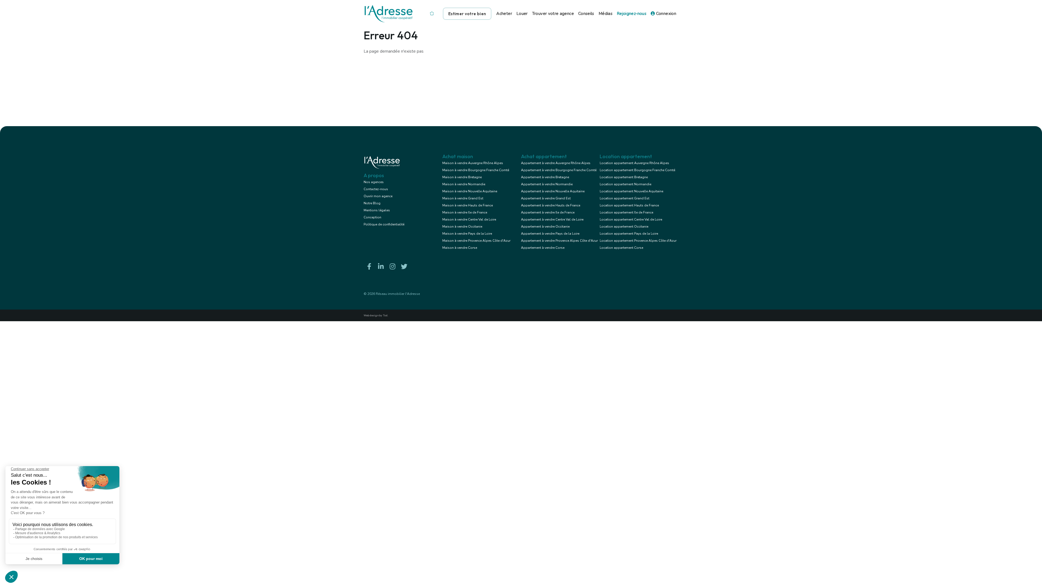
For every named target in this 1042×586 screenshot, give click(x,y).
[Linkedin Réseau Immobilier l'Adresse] (380, 266)
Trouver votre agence (553, 13)
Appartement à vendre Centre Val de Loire (552, 219)
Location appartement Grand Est (624, 198)
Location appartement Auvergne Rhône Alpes (634, 163)
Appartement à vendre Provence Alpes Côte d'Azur (559, 240)
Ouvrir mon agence (378, 196)
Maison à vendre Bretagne (462, 177)
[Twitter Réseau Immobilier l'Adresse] (404, 266)
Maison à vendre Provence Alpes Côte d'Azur (476, 240)
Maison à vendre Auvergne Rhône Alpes (472, 163)
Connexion (665, 13)
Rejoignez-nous (631, 13)
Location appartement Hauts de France (629, 205)
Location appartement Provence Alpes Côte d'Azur (638, 240)
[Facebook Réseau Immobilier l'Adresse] (369, 266)
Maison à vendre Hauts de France (467, 205)
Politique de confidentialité (384, 224)
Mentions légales (377, 210)
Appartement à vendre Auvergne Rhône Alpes (555, 163)
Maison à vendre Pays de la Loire (467, 233)
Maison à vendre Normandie (463, 184)
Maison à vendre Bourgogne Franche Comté (475, 170)
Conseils (586, 13)
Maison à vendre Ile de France (464, 212)
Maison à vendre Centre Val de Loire (469, 219)
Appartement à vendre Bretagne (545, 177)
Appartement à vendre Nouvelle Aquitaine (552, 191)
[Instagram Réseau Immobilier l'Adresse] (392, 266)
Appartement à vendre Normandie (547, 184)
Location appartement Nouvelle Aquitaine (631, 191)
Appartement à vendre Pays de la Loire (550, 233)
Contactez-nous (376, 189)
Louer (522, 13)
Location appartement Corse (621, 248)
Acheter (504, 13)
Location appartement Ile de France (626, 212)
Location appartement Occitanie (624, 226)
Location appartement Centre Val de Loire (631, 219)
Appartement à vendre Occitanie (545, 226)
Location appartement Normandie (625, 184)
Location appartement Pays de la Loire (629, 233)
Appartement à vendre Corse (542, 248)
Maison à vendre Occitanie (462, 226)
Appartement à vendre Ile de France (547, 212)
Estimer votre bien (467, 13)
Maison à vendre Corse (459, 248)
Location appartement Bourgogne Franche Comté (637, 170)
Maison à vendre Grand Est (462, 198)
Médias (605, 13)
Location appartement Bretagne (624, 177)
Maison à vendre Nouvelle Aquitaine (469, 191)
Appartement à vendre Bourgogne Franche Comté (558, 170)
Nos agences (374, 182)
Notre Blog (372, 203)
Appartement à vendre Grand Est (546, 198)
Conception (372, 217)
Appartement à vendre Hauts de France (550, 205)
